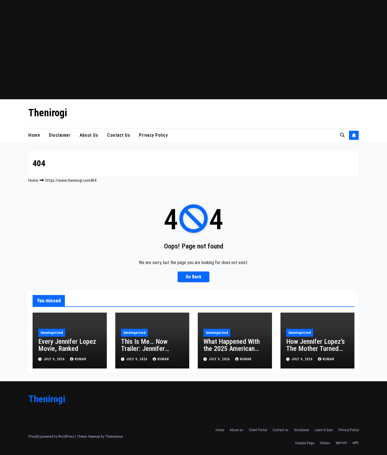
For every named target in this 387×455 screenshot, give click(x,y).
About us (89, 135)
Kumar (80, 359)
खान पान (341, 443)
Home (34, 135)
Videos (325, 443)
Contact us (118, 135)
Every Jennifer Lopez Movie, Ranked (67, 345)
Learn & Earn (324, 430)
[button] (342, 135)
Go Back (193, 276)
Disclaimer (60, 135)
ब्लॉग (355, 443)
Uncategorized (52, 333)
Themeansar (114, 436)
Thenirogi (47, 113)
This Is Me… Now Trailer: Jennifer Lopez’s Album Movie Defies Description (150, 352)
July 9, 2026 (55, 359)
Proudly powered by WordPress (51, 436)
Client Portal (258, 430)
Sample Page (304, 443)
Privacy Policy (153, 135)
